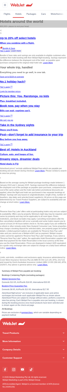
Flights (7, 14)
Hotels (18, 14)
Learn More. (25, 202)
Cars (43, 14)
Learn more (16, 51)
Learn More (48, 63)
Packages (31, 14)
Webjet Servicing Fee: (11, 279)
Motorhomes (57, 14)
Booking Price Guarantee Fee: (14, 286)
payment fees (27, 312)
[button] (4, 4)
